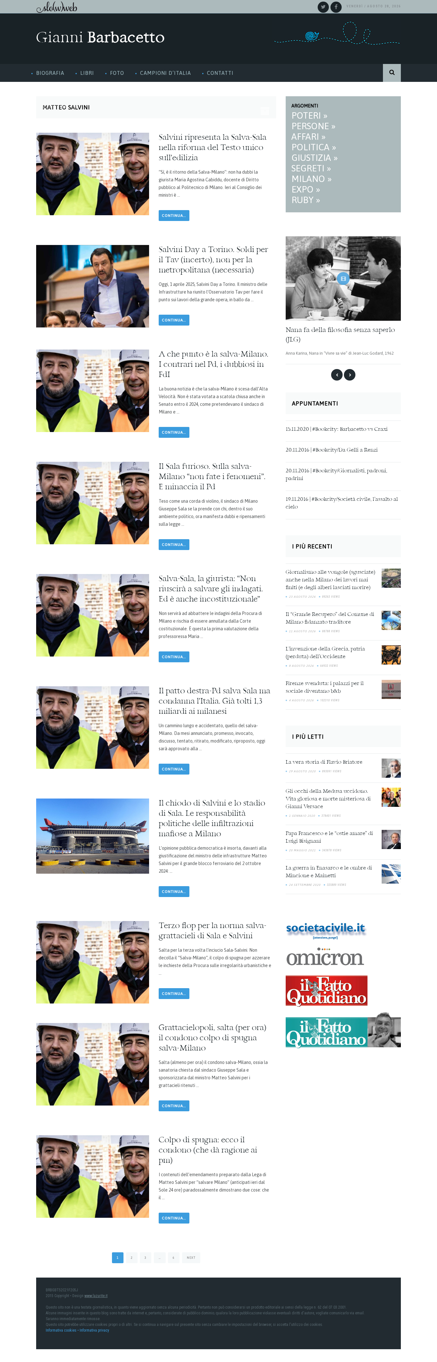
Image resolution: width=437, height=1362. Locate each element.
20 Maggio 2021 (302, 850)
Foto (117, 73)
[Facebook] (336, 7)
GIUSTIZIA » (314, 158)
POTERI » (309, 115)
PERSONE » (313, 126)
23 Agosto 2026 (302, 596)
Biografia (50, 73)
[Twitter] (323, 7)
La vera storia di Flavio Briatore (324, 762)
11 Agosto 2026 (302, 631)
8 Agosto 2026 (301, 665)
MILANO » (311, 179)
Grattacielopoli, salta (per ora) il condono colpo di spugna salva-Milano (212, 1038)
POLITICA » (313, 147)
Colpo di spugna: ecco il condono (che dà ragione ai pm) (208, 1150)
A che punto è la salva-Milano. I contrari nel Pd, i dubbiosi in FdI (213, 364)
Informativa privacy (94, 1330)
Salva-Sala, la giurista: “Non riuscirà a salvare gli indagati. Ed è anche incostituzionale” (211, 589)
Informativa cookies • (63, 1330)
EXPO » (305, 189)
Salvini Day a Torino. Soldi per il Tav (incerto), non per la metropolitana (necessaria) (213, 260)
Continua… (174, 215)
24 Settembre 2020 (305, 884)
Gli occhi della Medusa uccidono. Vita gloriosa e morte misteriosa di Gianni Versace (328, 798)
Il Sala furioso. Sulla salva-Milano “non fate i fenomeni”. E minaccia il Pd (212, 477)
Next (191, 1257)
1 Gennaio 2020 (302, 815)
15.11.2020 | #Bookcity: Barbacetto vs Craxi (337, 429)
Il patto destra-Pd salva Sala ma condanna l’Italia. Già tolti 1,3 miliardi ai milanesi (214, 701)
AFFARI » (308, 136)
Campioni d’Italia (165, 73)
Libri (87, 73)
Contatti (220, 73)
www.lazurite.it (95, 1296)
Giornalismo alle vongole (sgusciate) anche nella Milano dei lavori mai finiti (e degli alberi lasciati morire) (330, 579)
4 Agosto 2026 (301, 700)
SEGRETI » (311, 168)
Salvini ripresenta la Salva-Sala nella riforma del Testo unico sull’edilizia (212, 148)
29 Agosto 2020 (302, 771)
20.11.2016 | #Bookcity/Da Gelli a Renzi (332, 450)
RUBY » (305, 200)
